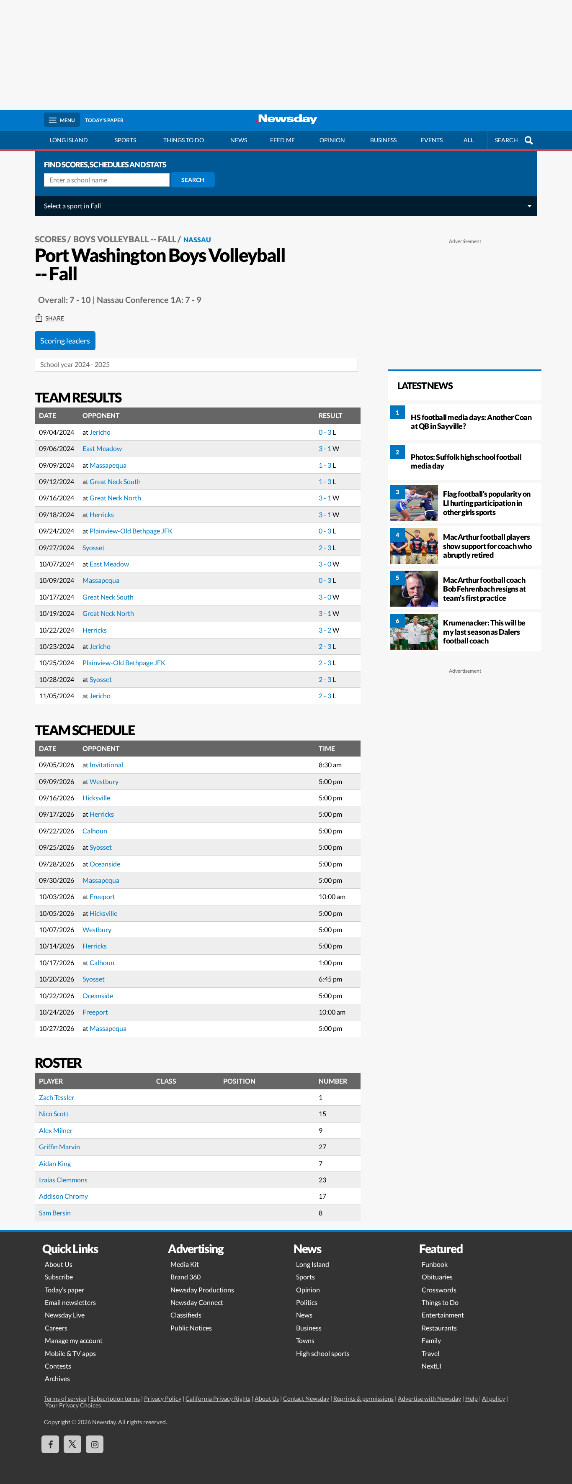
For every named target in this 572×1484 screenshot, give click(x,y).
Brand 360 (185, 1277)
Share (54, 318)
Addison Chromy (63, 1196)
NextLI (431, 1366)
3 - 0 (325, 564)
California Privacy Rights (218, 1398)
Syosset (93, 547)
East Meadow (102, 448)
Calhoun (94, 831)
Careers (56, 1328)
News (238, 140)
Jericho (100, 432)
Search (192, 179)
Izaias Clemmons (63, 1180)
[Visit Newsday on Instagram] (94, 1444)
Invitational (106, 765)
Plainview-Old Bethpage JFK (131, 531)
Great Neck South (115, 481)
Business (383, 140)
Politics (306, 1302)
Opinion (332, 140)
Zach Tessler (56, 1097)
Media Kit (184, 1264)
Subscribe (59, 1277)
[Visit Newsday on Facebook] (50, 1444)
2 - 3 (325, 547)
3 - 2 (325, 630)
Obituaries (437, 1277)
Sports (125, 140)
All (469, 140)
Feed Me (282, 140)
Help (471, 1398)
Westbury (104, 781)
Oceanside (105, 864)
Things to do (183, 140)
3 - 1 (325, 448)
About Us (58, 1264)
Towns (305, 1340)
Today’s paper (64, 1290)
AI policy (493, 1398)
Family (431, 1340)
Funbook (435, 1264)
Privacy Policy (162, 1398)
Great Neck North (115, 498)
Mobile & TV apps (70, 1353)
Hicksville (96, 798)
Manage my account (74, 1340)
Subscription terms (115, 1398)
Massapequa (108, 465)
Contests (58, 1366)
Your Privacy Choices (72, 1405)
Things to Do (440, 1302)
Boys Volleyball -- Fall (124, 239)
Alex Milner (55, 1130)
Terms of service (65, 1398)
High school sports (323, 1353)
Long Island (69, 140)
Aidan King (55, 1163)
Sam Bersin (55, 1213)
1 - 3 (325, 465)
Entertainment (443, 1315)
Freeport (102, 896)
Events (432, 140)
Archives (57, 1378)
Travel (430, 1353)
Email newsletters (70, 1302)
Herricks (102, 514)
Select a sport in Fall (72, 206)
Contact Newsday (306, 1398)
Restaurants (439, 1328)
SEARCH (506, 140)
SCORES (50, 239)
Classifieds (185, 1315)
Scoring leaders (65, 340)
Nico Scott (54, 1113)
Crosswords (439, 1290)
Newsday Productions (202, 1290)
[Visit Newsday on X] (72, 1444)
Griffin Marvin (59, 1147)
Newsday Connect (196, 1302)
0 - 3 (325, 432)
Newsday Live (65, 1315)
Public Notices (191, 1328)
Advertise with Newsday (429, 1398)
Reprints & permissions (363, 1398)
